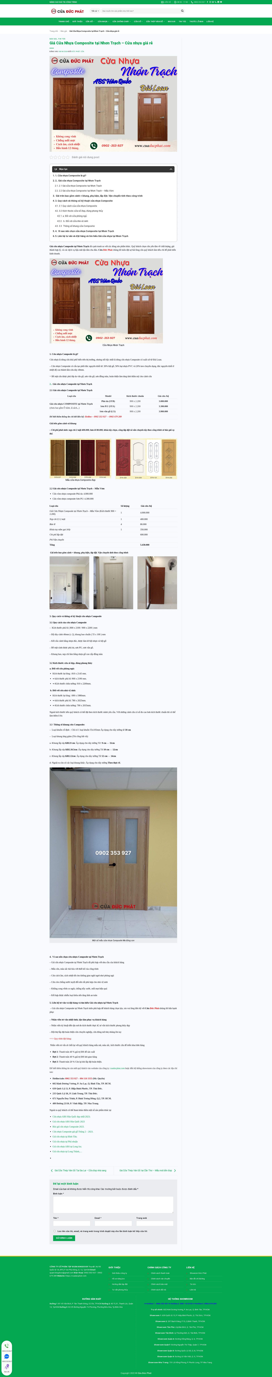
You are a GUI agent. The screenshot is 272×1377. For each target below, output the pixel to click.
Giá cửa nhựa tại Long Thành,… (67, 1151)
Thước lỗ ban (196, 21)
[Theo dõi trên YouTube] (221, 2)
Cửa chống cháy (120, 21)
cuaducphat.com (117, 1068)
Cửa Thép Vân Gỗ (154, 21)
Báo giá (171, 21)
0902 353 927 (100, 416)
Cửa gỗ (89, 21)
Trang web (141, 1218)
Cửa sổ (137, 21)
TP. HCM (105, 1083)
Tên (56, 1218)
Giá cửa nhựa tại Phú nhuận (65, 1141)
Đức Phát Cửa (78, 51)
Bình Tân (95, 1083)
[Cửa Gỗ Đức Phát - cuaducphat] (68, 11)
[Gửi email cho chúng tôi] (213, 2)
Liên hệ (210, 21)
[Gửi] (182, 11)
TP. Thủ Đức (95, 1088)
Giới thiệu (77, 21)
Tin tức (182, 21)
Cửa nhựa (102, 21)
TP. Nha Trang (91, 1103)
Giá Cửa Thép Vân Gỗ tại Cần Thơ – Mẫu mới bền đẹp (146, 1170)
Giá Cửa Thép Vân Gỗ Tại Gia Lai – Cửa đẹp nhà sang (80, 1170)
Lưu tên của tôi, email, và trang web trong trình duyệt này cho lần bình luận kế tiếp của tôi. (103, 1231)
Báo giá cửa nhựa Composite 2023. (68, 1126)
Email (98, 1218)
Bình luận (58, 1194)
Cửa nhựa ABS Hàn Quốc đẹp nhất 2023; (71, 1116)
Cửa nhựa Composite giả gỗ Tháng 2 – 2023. (73, 1131)
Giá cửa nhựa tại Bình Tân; (65, 1136)
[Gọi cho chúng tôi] (215, 2)
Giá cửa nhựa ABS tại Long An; (67, 1146)
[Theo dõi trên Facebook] (207, 2)
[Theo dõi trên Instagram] (210, 2)
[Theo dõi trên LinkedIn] (218, 2)
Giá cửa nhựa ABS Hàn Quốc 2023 (69, 1121)
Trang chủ (63, 21)
